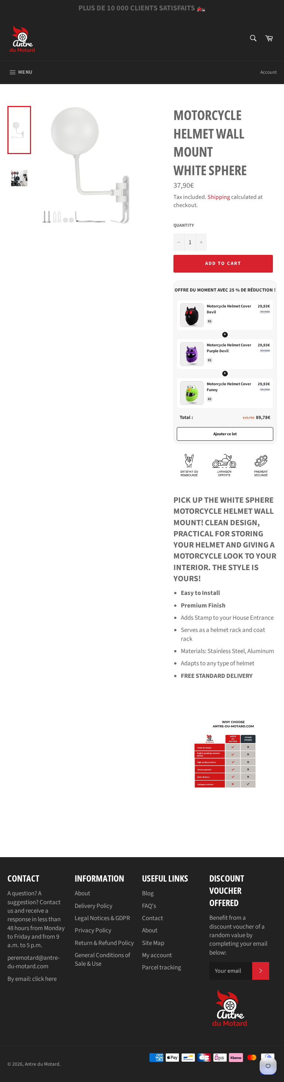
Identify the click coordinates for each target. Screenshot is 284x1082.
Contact (152, 918)
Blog (148, 893)
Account (268, 72)
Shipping (218, 197)
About (82, 893)
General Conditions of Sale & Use (102, 959)
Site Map (153, 943)
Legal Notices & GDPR (102, 918)
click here (44, 979)
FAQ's (149, 906)
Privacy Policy (93, 930)
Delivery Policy (93, 906)
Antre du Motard (42, 1064)
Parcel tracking (161, 967)
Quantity (183, 226)
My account (157, 955)
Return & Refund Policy (104, 943)
